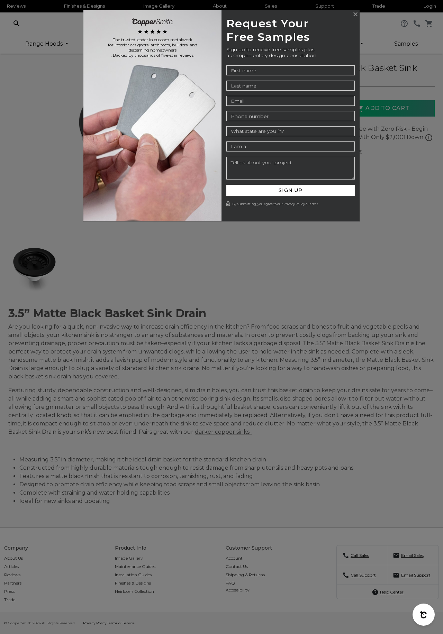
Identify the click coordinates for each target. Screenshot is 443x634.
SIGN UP (290, 190)
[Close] (355, 14)
